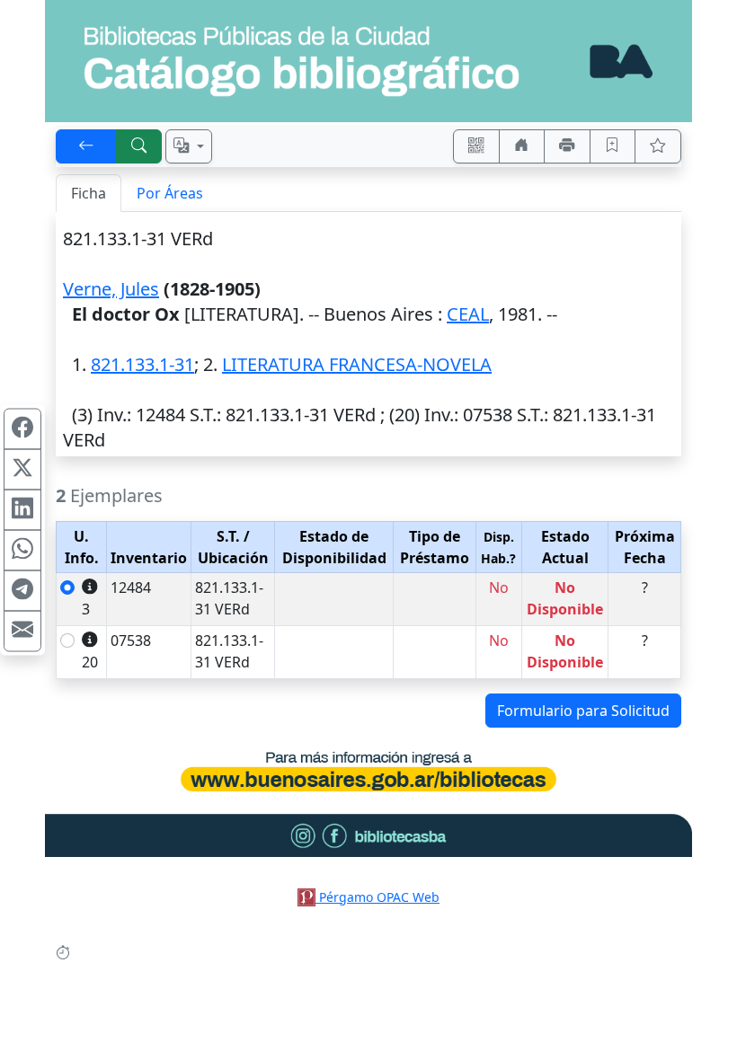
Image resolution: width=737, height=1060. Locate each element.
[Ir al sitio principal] (368, 61)
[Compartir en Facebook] (22, 429)
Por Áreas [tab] (170, 193)
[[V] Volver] (86, 146)
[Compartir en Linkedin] (22, 510)
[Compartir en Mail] (22, 631)
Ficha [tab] (88, 193)
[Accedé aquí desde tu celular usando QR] (476, 146)
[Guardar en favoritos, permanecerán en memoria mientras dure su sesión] (613, 146)
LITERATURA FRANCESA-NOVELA (357, 364)
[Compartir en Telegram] (22, 591)
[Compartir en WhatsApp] (22, 550)
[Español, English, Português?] (188, 146)
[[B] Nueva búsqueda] (139, 146)
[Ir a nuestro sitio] (522, 146)
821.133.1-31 (142, 364)
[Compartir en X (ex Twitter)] (22, 469)
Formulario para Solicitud (583, 710)
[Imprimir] (567, 146)
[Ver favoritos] (658, 146)
